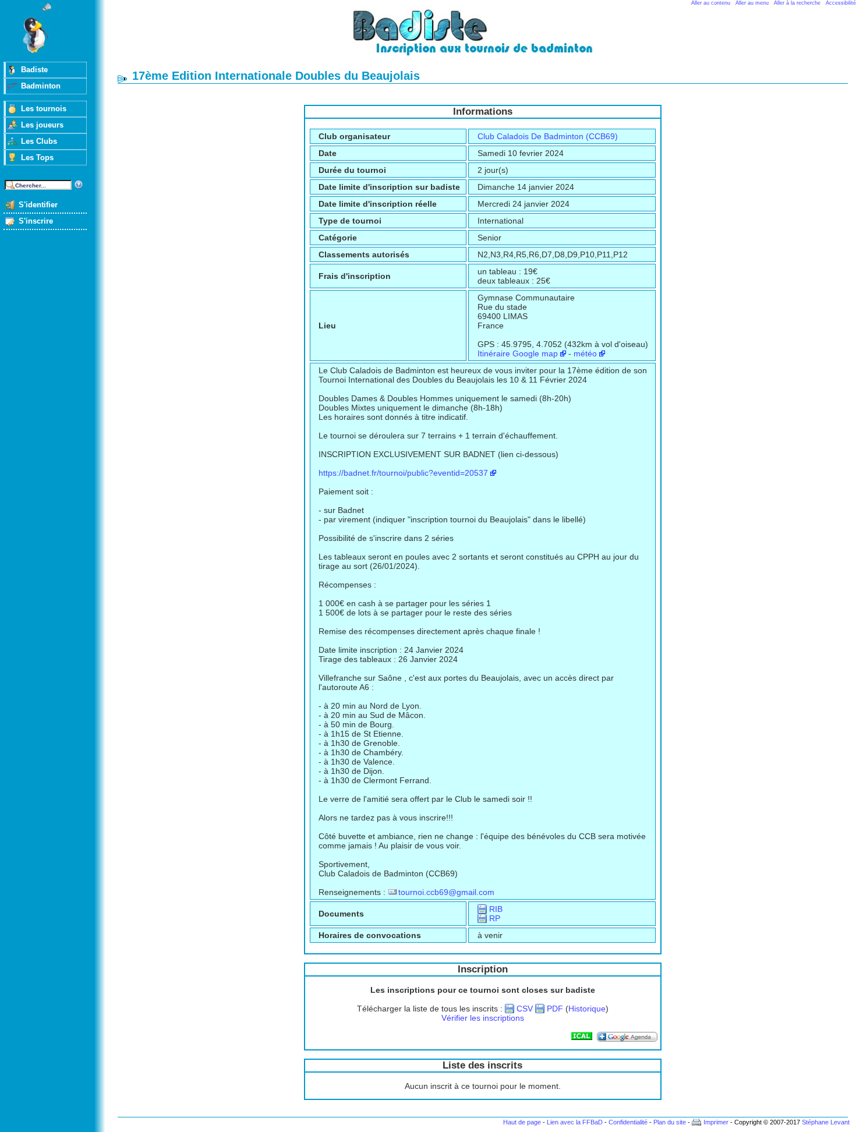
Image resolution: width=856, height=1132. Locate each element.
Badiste (34, 69)
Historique (587, 1008)
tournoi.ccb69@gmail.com (446, 892)
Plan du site (669, 1122)
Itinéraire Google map (517, 353)
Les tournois (43, 108)
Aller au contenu (710, 3)
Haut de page (522, 1122)
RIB (496, 909)
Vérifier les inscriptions (482, 1018)
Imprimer (715, 1122)
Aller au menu (752, 3)
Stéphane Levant (826, 1122)
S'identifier (38, 204)
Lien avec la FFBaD (575, 1122)
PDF (555, 1008)
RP (494, 918)
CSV (525, 1008)
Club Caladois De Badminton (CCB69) (547, 136)
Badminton (41, 86)
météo (585, 353)
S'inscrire (36, 221)
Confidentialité (628, 1122)
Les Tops (37, 157)
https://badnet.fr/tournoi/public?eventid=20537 (403, 472)
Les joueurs (42, 125)
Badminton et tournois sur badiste (486, 38)
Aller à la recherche (797, 3)
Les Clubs (39, 141)
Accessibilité (841, 3)
